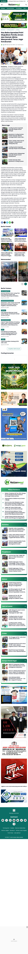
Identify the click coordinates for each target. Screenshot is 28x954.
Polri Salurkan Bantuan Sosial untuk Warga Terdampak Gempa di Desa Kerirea (10, 314)
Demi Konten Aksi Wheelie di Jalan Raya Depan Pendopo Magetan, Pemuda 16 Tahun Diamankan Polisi (14, 504)
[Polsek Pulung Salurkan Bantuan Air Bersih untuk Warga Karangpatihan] (5, 584)
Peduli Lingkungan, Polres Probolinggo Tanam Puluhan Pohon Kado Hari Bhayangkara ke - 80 (17, 563)
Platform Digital (5, 830)
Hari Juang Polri (6, 291)
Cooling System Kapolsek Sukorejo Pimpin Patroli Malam (17, 147)
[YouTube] (14, 820)
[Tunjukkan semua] (25, 524)
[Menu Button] (1, 4)
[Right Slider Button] (26, 8)
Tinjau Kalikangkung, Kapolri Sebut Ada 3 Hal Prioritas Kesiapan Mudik (21, 240)
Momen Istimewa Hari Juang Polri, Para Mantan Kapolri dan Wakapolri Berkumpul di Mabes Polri (10, 295)
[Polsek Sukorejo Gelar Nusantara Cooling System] (5, 162)
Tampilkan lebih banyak (14, 348)
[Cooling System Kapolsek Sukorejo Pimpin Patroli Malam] (5, 149)
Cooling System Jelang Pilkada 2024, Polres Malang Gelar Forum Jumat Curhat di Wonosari (17, 624)
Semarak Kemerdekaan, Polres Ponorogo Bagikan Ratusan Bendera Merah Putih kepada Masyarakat (15, 513)
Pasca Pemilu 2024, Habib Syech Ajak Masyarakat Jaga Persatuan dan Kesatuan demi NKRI (20, 254)
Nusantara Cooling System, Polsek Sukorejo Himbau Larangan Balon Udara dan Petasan (16, 136)
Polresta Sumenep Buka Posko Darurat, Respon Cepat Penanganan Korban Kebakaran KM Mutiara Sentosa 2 (17, 542)
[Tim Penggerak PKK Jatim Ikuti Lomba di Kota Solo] (5, 639)
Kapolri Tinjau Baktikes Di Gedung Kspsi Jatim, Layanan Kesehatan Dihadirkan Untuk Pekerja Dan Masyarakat (10, 323)
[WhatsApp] (10, 222)
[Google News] (17, 820)
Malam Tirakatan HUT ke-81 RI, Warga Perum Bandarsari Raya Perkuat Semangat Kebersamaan (15, 495)
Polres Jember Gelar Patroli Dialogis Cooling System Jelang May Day (16, 142)
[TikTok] (21, 820)
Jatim (3, 339)
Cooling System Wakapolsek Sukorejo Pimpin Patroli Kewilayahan (17, 155)
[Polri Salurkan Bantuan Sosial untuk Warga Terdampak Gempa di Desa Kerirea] (24, 312)
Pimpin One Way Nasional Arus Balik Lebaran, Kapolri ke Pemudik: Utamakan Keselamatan (6, 240)
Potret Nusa (10, 833)
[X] (5, 222)
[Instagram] (10, 820)
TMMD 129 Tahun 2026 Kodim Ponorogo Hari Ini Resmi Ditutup (13, 508)
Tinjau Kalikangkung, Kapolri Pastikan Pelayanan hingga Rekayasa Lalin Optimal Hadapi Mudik (7, 254)
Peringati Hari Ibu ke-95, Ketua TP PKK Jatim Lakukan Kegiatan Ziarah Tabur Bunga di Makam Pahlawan (17, 645)
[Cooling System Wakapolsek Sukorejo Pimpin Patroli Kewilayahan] (5, 155)
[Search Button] (26, 4)
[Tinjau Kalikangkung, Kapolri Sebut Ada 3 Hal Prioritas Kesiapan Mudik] (21, 233)
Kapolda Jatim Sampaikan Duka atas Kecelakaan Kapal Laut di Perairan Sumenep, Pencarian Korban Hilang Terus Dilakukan (17, 530)
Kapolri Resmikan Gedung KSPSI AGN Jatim (10, 342)
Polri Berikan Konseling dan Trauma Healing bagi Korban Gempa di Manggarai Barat (9, 333)
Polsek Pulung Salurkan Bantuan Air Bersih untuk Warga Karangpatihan (14, 517)
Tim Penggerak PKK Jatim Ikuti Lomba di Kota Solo (17, 638)
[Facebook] (2, 222)
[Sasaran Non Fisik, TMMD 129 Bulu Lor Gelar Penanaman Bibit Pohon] (5, 557)
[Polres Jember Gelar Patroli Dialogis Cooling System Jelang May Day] (5, 142)
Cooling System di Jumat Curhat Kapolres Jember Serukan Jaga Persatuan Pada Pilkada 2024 (17, 618)
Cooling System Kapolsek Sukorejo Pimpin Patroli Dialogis (16, 129)
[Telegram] (7, 222)
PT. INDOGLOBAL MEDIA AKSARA (16, 837)
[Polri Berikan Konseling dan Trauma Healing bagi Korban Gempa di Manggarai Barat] (24, 331)
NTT (3, 329)
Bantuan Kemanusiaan (7, 300)
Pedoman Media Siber (20, 828)
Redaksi (12, 828)
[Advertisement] (14, 940)
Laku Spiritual (17, 833)
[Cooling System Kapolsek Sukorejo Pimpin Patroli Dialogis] (5, 130)
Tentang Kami (6, 828)
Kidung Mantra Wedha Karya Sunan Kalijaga (15, 499)
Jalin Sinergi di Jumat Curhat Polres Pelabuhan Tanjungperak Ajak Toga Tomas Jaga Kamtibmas (17, 611)
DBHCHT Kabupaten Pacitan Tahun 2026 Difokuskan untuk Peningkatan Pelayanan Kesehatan (17, 666)
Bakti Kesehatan (6, 320)
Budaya (3, 8)
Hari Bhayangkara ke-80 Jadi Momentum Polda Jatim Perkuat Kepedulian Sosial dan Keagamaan (17, 591)
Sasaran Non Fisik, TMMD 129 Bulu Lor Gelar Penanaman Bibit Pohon (16, 557)
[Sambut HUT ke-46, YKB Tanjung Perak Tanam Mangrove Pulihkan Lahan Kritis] (5, 597)
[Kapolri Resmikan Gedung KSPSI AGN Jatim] (24, 341)
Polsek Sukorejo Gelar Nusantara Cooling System (16, 160)
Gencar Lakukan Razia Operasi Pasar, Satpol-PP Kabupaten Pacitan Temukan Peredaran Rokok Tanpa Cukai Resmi (17, 672)
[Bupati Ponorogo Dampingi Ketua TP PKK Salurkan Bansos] (5, 652)
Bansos (3, 310)
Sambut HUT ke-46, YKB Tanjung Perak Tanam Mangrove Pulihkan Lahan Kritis (16, 597)
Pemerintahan (10, 8)
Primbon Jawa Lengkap (21, 830)
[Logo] (14, 810)
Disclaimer (12, 830)
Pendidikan (19, 8)
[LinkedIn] (25, 820)
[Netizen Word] (14, 4)
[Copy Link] (12, 222)
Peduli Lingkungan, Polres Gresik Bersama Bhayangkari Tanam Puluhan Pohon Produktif (17, 570)
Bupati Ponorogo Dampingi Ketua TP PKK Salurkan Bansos (17, 650)
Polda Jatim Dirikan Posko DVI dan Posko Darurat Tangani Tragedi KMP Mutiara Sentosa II (17, 536)
